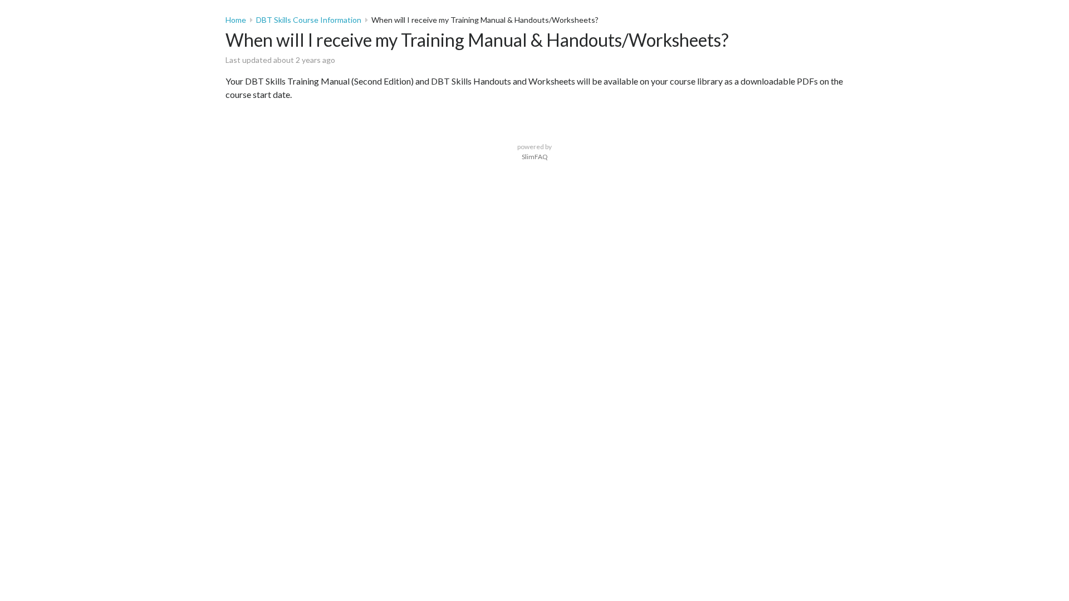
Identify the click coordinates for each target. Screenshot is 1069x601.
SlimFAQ (535, 156)
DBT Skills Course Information (308, 19)
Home (235, 19)
